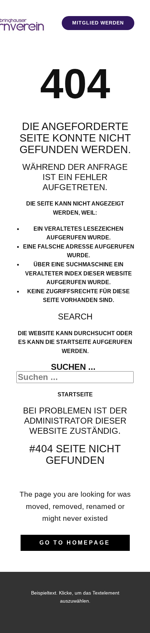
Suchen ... (73, 367)
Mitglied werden (98, 23)
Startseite (75, 394)
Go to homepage (74, 543)
